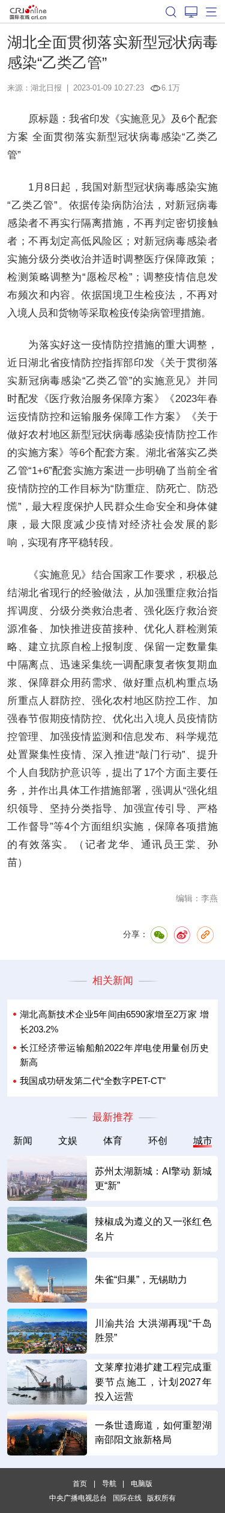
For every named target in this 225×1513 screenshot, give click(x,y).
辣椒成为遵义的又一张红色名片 (153, 1228)
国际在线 (28, 11)
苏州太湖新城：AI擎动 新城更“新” (153, 1178)
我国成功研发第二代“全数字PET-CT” (93, 1081)
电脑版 (141, 1483)
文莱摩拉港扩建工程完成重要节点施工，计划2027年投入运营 (153, 1382)
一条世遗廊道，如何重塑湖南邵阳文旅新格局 (153, 1432)
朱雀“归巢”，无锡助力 (141, 1280)
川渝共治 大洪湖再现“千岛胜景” (153, 1330)
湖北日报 (46, 87)
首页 (80, 1483)
